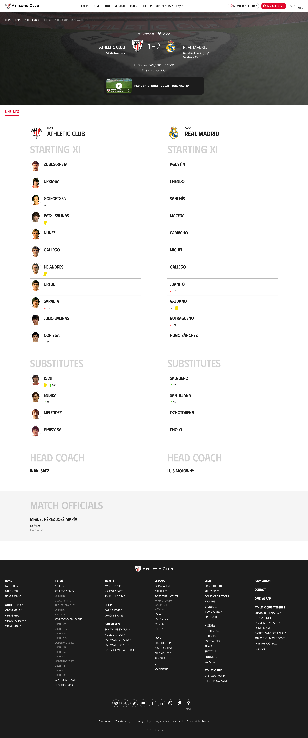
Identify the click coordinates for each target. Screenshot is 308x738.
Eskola (159, 629)
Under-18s (60, 624)
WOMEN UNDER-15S (64, 642)
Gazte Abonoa (163, 648)
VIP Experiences (114, 591)
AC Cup (159, 613)
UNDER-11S (60, 665)
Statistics (210, 651)
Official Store (263, 617)
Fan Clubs (161, 658)
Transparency (213, 611)
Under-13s (60, 647)
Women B (60, 596)
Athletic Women (64, 591)
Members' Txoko (244, 6)
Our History (212, 630)
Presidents (211, 656)
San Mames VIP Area (117, 639)
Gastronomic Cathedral (119, 650)
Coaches (159, 608)
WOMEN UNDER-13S (64, 661)
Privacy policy (143, 721)
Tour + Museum (114, 596)
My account (275, 6)
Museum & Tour (114, 634)
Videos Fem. (12, 615)
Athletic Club (32, 19)
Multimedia (11, 591)
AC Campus (161, 618)
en (291, 5)
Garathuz (161, 591)
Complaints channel (198, 721)
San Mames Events (116, 644)
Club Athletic (163, 653)
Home (8, 19)
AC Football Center (166, 596)
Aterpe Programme (216, 680)
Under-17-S (61, 628)
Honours (210, 636)
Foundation (263, 580)
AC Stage (160, 623)
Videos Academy (14, 620)
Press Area (104, 721)
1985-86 (47, 19)
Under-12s (60, 656)
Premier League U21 (65, 605)
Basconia (60, 614)
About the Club (214, 586)
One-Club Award (215, 675)
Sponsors (211, 606)
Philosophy (212, 591)
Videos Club (12, 625)
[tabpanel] (154, 332)
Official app (263, 598)
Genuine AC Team (65, 679)
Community (162, 668)
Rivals (208, 646)
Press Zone (211, 616)
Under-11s (60, 670)
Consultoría (161, 604)
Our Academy (163, 586)
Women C (59, 609)
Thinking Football (266, 643)
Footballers (212, 641)
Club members (163, 643)
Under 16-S (60, 633)
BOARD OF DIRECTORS (217, 596)
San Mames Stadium (116, 629)
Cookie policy (123, 721)
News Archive (13, 596)
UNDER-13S (60, 651)
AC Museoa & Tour (265, 628)
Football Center (163, 601)
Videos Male (12, 610)
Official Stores (114, 615)
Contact (260, 589)
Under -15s (60, 638)
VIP (156, 663)
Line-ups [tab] (12, 111)
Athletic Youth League (68, 619)
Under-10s (60, 675)
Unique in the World (267, 612)
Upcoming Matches (66, 685)
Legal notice (162, 721)
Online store (112, 610)
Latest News (12, 586)
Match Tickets (113, 586)
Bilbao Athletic (63, 600)
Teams (18, 19)
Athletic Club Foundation (270, 638)
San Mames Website (266, 623)
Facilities (210, 601)
